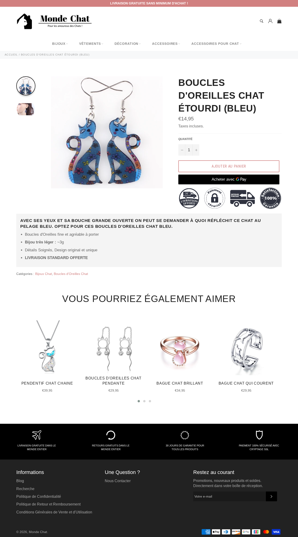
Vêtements (90, 44)
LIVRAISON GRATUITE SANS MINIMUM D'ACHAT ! (149, 3)
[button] (139, 401)
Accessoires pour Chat (215, 44)
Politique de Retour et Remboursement (48, 504)
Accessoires (165, 44)
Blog (20, 481)
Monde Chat (38, 532)
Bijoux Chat (43, 274)
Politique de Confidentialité (38, 496)
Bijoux (58, 44)
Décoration (126, 44)
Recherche (25, 489)
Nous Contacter (118, 481)
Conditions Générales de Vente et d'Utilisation (54, 512)
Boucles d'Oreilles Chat (71, 274)
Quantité (185, 139)
